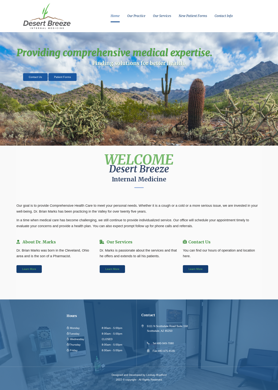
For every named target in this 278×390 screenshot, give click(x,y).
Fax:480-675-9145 (164, 350)
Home (115, 16)
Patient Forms (62, 76)
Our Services (162, 16)
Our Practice (136, 16)
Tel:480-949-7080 (163, 343)
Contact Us (35, 76)
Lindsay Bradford (156, 374)
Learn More (29, 268)
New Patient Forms (193, 16)
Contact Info (224, 16)
